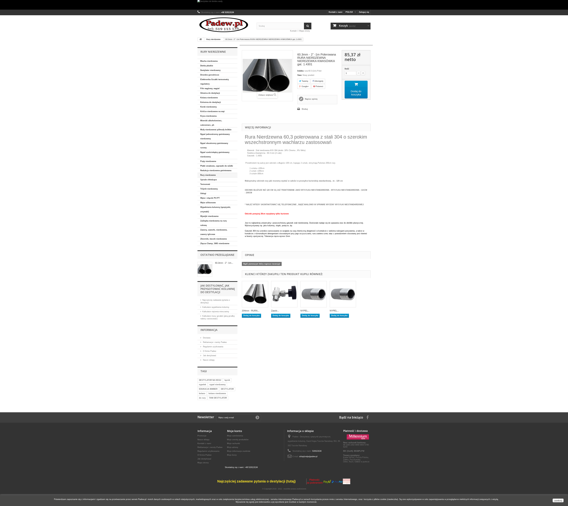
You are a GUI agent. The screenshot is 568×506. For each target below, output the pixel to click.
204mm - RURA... (250, 310)
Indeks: (300, 71)
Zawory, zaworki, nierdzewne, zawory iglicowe (213, 232)
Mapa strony (304, 31)
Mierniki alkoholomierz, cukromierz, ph (211, 122)
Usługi (203, 193)
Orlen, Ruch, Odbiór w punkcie (356, 462)
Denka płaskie (206, 66)
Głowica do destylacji (210, 93)
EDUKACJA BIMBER (208, 389)
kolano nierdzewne (217, 393)
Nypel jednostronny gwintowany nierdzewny (215, 136)
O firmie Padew (209, 351)
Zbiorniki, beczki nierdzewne (213, 239)
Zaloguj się (364, 12)
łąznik (227, 380)
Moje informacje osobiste (238, 451)
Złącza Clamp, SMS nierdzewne (214, 243)
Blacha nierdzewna (209, 61)
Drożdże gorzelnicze (209, 75)
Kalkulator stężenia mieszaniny (215, 311)
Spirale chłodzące (208, 180)
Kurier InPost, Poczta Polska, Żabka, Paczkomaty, (356, 458)
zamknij (558, 500)
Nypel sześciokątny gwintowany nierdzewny (214, 154)
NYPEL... (304, 310)
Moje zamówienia (235, 436)
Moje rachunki (233, 443)
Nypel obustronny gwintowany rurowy (214, 145)
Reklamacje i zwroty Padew (214, 342)
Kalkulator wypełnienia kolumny (215, 307)
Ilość (347, 69)
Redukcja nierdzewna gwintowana (215, 170)
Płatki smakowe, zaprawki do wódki (216, 166)
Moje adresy (232, 447)
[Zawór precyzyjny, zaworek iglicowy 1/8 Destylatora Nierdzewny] (284, 294)
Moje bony (232, 455)
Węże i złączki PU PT (210, 198)
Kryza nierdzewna (208, 116)
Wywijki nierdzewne (209, 216)
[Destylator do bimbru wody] (284, 5)
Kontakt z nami (335, 12)
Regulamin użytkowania (212, 347)
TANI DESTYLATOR (218, 398)
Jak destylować (209, 355)
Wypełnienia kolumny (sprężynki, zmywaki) (215, 209)
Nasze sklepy (208, 360)
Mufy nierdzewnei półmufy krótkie (215, 129)
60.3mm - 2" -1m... (224, 263)
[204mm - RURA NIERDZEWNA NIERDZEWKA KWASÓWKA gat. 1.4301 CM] (255, 294)
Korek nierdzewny (208, 107)
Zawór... (275, 310)
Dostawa (206, 338)
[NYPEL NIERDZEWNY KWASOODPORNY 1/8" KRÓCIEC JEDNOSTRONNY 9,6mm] (343, 294)
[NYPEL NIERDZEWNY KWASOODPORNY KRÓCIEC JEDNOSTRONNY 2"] (313, 294)
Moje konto (234, 431)
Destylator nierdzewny (210, 70)
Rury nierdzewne (208, 175)
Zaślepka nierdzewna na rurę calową (213, 223)
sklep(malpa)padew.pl (308, 456)
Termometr (205, 184)
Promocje (201, 436)
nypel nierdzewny (217, 384)
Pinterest (319, 86)
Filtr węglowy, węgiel (210, 88)
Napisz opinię (310, 99)
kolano (202, 393)
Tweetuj (304, 81)
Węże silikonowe (208, 202)
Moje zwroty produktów (237, 439)
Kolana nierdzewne (209, 98)
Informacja (208, 330)
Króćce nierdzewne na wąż (212, 111)
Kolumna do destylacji (210, 102)
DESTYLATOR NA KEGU (210, 380)
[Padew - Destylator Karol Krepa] (224, 24)
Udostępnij (318, 81)
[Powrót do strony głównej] (200, 39)
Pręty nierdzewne (208, 161)
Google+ (305, 86)
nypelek (202, 384)
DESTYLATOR (227, 389)
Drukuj (305, 109)
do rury (202, 398)
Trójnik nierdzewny (209, 189)
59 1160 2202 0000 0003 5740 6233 (356, 444)
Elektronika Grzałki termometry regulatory (214, 81)
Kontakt (293, 31)
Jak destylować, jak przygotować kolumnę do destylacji (217, 289)
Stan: (299, 75)
